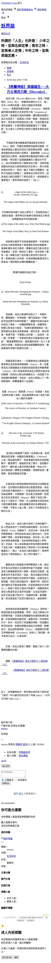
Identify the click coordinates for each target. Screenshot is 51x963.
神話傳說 (23, 755)
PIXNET (13, 917)
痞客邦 (19, 744)
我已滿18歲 (7, 957)
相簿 (9, 68)
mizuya (4, 728)
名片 (9, 75)
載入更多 (6, 766)
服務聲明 (30, 920)
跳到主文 (5, 33)
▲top (3, 760)
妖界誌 (8, 25)
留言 (25, 744)
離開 (16, 957)
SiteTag (45, 914)
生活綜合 (24, 62)
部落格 (10, 71)
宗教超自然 (24, 752)
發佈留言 (6, 783)
